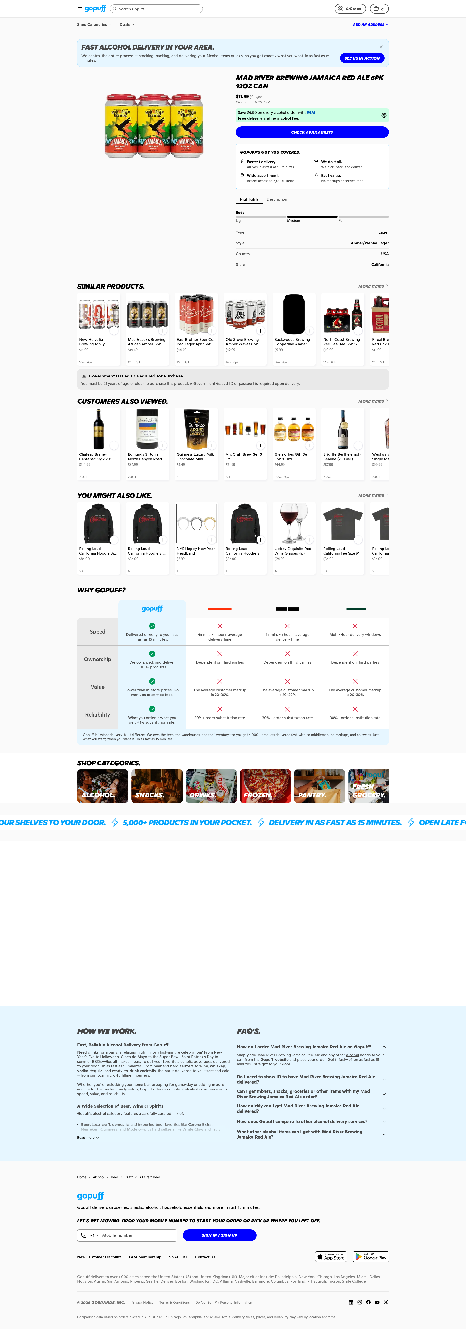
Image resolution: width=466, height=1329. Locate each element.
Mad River (255, 77)
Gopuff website (275, 1059)
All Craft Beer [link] (149, 1177)
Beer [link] (114, 1177)
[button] (379, 9)
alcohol (352, 1054)
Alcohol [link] (98, 1177)
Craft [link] (129, 1177)
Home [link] (81, 1177)
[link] (95, 9)
